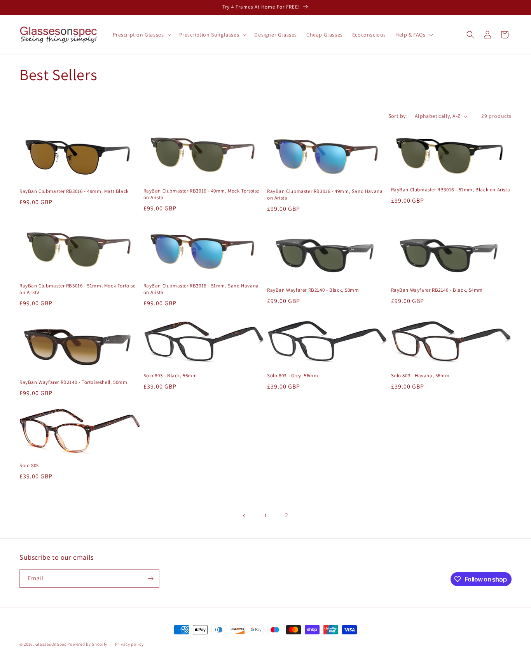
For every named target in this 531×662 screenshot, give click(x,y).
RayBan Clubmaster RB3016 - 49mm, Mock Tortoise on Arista (201, 194)
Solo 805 (29, 465)
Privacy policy (129, 644)
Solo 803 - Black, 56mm (170, 376)
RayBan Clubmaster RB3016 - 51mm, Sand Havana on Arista (201, 289)
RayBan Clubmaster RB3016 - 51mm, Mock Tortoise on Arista (77, 289)
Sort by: (397, 115)
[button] (141, 34)
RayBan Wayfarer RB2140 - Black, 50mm (313, 290)
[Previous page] (244, 515)
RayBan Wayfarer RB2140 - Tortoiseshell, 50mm (73, 382)
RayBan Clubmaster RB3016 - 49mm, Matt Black (74, 191)
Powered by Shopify (87, 644)
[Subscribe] (150, 578)
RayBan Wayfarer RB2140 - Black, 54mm (437, 290)
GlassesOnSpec (50, 644)
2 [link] (286, 515)
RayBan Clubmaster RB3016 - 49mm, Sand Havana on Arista (325, 194)
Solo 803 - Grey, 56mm (292, 376)
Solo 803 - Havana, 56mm (420, 376)
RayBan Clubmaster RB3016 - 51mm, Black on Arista (450, 190)
